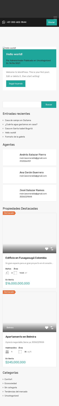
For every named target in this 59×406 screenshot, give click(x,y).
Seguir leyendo (16, 83)
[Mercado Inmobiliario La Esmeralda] (29, 14)
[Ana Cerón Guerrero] (11, 180)
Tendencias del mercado (16, 391)
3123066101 (25, 161)
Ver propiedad (29, 245)
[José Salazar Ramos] (11, 198)
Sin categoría (11, 387)
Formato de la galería (15, 137)
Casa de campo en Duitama (18, 120)
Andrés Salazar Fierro (33, 154)
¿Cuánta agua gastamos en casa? (21, 124)
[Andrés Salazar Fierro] (11, 162)
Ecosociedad (11, 383)
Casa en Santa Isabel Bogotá (19, 128)
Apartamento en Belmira (20, 336)
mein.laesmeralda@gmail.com (33, 158)
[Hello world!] (29, 48)
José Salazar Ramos (32, 190)
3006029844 (26, 196)
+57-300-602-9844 (16, 22)
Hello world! (14, 54)
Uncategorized (44, 60)
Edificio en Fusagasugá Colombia (26, 257)
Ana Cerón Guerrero (32, 172)
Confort (8, 379)
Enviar (51, 22)
